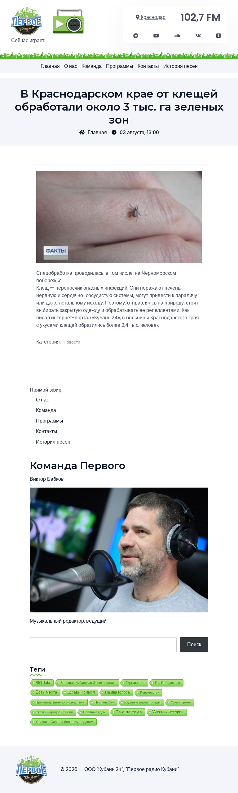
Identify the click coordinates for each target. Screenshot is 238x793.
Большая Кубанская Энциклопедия (88, 683)
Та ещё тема (129, 711)
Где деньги (135, 683)
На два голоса (117, 692)
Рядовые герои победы (142, 702)
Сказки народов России (54, 712)
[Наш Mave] (177, 35)
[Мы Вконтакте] (198, 35)
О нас (70, 66)
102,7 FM (201, 17)
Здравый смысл (81, 692)
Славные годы (94, 712)
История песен (180, 66)
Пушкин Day (104, 702)
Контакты (148, 66)
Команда (92, 66)
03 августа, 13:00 (139, 132)
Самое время (181, 702)
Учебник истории (167, 712)
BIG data (43, 683)
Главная (50, 66)
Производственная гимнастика (60, 702)
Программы (119, 66)
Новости (72, 342)
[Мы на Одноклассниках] (218, 35)
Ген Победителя (167, 683)
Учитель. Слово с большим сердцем (64, 722)
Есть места (46, 692)
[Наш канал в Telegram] (135, 35)
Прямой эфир (45, 389)
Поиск (194, 644)
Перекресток (149, 692)
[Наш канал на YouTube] (156, 35)
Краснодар (152, 17)
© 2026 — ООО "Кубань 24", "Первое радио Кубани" (119, 769)
